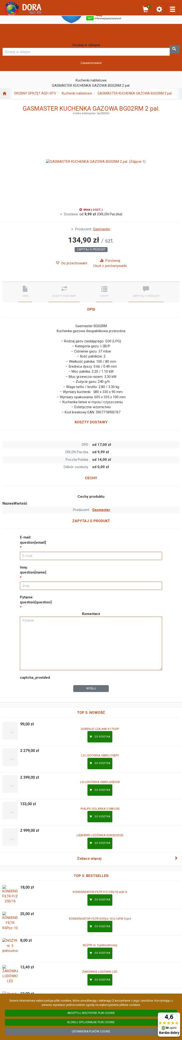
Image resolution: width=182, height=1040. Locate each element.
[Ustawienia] (159, 9)
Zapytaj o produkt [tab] (146, 296)
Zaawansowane (91, 63)
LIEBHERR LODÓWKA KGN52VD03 (100, 835)
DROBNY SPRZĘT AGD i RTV (35, 93)
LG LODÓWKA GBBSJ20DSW (100, 782)
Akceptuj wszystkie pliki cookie (91, 1013)
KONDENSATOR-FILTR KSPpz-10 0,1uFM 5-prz (100, 918)
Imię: (33, 569)
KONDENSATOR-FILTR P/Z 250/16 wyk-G (100, 892)
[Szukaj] (175, 49)
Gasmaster (101, 229)
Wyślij (91, 688)
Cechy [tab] (104, 296)
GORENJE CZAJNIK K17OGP (100, 729)
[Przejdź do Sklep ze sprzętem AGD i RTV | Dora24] (4, 93)
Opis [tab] (25, 296)
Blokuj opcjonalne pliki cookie (91, 1022)
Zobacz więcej (89, 858)
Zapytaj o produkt (91, 249)
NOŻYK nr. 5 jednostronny (100, 945)
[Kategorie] (172, 9)
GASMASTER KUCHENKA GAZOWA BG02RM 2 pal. (135, 93)
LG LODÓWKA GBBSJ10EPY (100, 755)
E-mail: (33, 539)
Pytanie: (36, 599)
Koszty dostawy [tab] (64, 296)
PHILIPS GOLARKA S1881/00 (100, 808)
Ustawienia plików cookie (91, 1031)
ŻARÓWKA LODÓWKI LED (100, 971)
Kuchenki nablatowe (77, 93)
